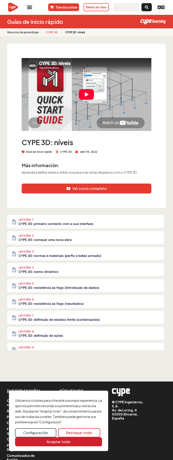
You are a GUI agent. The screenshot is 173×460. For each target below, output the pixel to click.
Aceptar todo (59, 441)
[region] (58, 421)
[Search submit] (146, 7)
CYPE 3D (52, 32)
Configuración (35, 432)
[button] (29, 7)
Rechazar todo (79, 432)
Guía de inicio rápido (39, 151)
